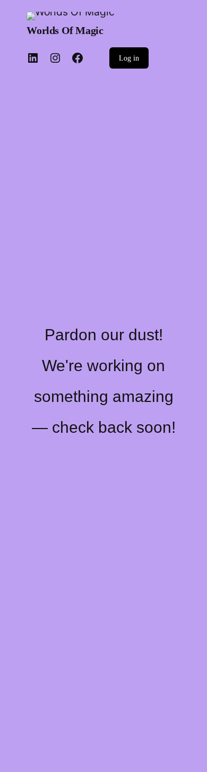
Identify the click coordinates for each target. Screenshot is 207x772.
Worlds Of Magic (65, 30)
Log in (129, 58)
